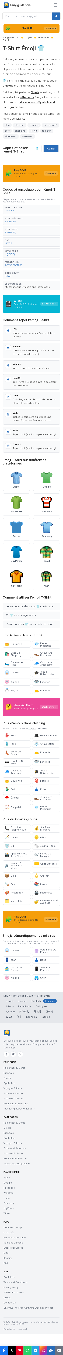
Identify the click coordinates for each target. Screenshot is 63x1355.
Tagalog (45, 1016)
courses (34, 125)
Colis (10, 875)
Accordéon (14, 892)
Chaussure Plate (14, 663)
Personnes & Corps (14, 1067)
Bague (11, 690)
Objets (28, 37)
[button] (31, 209)
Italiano (10, 1006)
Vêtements (43, 37)
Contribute (9, 1277)
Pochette (42, 690)
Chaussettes (44, 744)
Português (41, 1006)
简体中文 (24, 1011)
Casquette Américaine (43, 663)
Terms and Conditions (15, 1282)
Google (8, 1182)
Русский (10, 1011)
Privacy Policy (11, 1287)
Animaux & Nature (13, 1098)
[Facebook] (6, 1054)
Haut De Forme (45, 735)
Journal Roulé (45, 846)
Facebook (9, 1187)
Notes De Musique (42, 855)
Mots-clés (9, 1232)
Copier (51, 148)
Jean (10, 960)
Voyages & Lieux (13, 1088)
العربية (9, 1016)
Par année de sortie (15, 1237)
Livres (40, 884)
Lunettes (42, 682)
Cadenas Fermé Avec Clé (46, 901)
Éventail (12, 797)
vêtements (11, 136)
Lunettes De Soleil (14, 762)
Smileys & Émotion (14, 1093)
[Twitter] (13, 1054)
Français (50, 1001)
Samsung (9, 1203)
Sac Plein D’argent (42, 828)
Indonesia (31, 1016)
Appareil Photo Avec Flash (16, 855)
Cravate (12, 672)
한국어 (49, 1011)
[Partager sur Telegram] (35, 1350)
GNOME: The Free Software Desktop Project (28, 1307)
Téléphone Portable (43, 969)
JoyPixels (9, 1208)
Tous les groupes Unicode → (19, 1108)
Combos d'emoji (13, 1227)
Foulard (41, 780)
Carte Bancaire (45, 863)
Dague (11, 837)
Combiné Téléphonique (15, 828)
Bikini (10, 735)
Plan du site (9, 1329)
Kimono (12, 682)
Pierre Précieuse (42, 644)
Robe (40, 789)
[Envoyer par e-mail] (59, 1350)
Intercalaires (14, 901)
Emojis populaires (13, 1247)
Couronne (13, 644)
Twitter (7, 1198)
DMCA (7, 1297)
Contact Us (10, 1302)
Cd (9, 846)
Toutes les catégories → (17, 1163)
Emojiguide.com (11, 37)
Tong (10, 744)
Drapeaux (9, 1072)
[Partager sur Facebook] (4, 1350)
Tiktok (7, 1213)
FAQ (6, 1263)
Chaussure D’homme (43, 654)
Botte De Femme (13, 753)
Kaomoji (8, 1258)
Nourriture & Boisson (15, 1158)
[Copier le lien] (51, 1350)
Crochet (41, 875)
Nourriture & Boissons (16, 1103)
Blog (6, 1252)
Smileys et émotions (15, 1148)
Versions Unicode (13, 1242)
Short (40, 977)
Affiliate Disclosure (14, 1292)
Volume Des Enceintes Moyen (14, 866)
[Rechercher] (56, 16)
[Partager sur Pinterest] (19, 1350)
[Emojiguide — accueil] (7, 1033)
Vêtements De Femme (45, 951)
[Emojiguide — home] (17, 5)
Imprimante (43, 892)
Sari (10, 789)
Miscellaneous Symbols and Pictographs (27, 286)
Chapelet (13, 807)
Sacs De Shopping (13, 654)
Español (22, 1001)
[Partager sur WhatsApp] (27, 1350)
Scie (10, 884)
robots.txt (22, 1329)
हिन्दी (19, 1016)
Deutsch (36, 1001)
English (9, 1001)
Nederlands (24, 1006)
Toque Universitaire (44, 673)
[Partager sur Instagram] (43, 1350)
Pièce (40, 837)
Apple (7, 1177)
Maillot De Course (13, 969)
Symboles (9, 1083)
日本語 (37, 1011)
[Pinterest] (20, 1054)
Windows (8, 1192)
